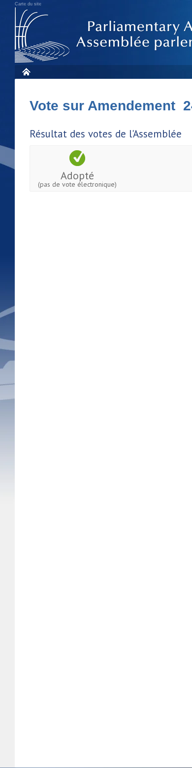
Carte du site (28, 3)
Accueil (26, 71)
